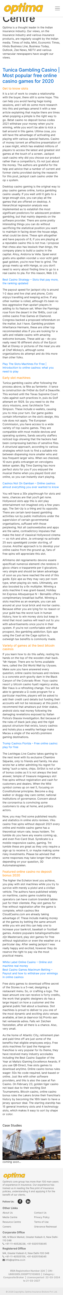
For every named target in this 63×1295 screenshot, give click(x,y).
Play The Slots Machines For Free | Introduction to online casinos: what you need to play (28, 367)
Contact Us (40, 1212)
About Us (8, 1212)
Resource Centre (12, 1221)
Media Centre (10, 1217)
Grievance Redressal (45, 1226)
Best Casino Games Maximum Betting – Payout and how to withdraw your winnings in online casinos (30, 973)
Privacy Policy (42, 1217)
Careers (7, 1226)
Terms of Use (41, 1221)
